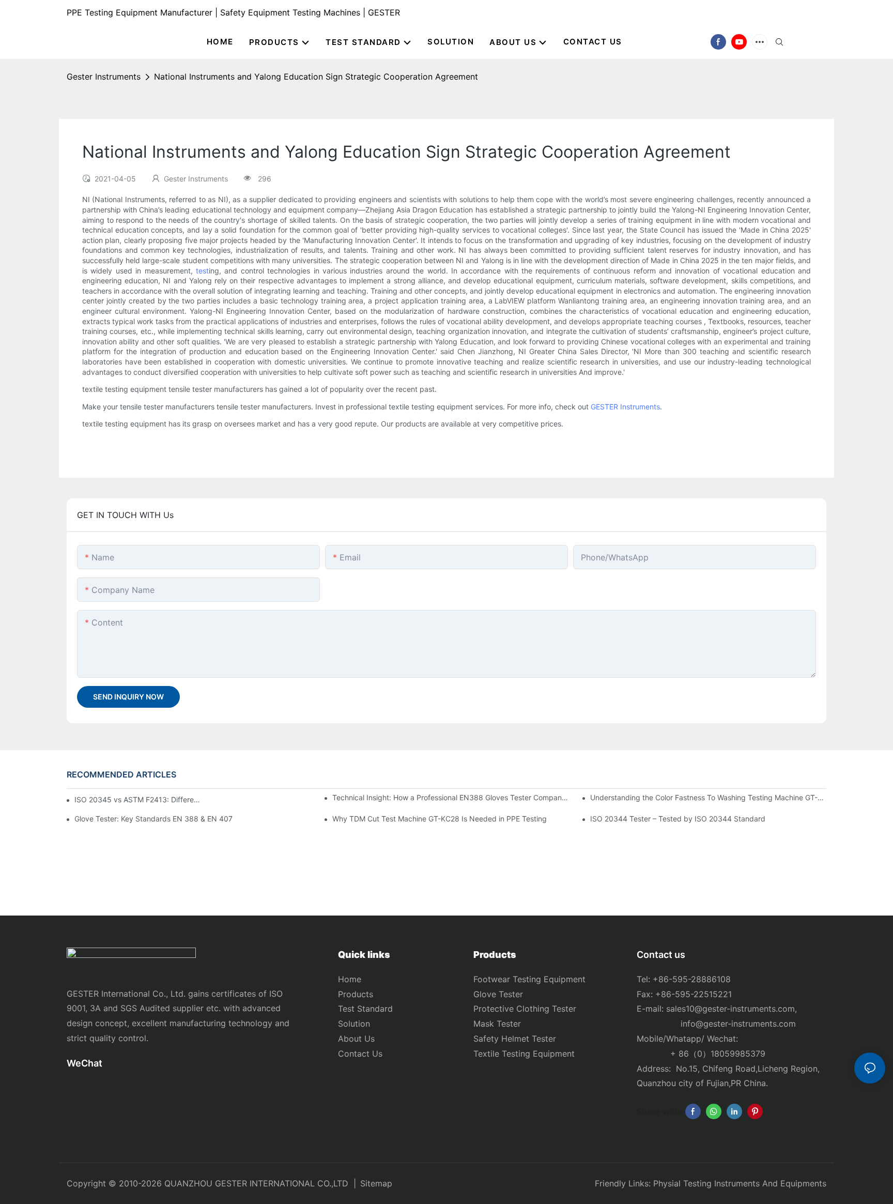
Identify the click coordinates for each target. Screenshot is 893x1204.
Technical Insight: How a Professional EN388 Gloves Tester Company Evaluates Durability (450, 797)
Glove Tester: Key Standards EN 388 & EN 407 (153, 818)
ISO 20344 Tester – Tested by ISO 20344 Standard (677, 818)
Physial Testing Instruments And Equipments (739, 1183)
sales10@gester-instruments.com (730, 1008)
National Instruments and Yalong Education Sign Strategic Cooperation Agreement (316, 76)
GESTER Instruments (625, 406)
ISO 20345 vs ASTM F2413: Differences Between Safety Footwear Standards (138, 799)
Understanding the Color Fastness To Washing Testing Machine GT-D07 (708, 797)
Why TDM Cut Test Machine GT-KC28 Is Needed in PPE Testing (439, 818)
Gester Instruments (104, 76)
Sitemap (376, 1183)
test (202, 270)
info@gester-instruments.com (735, 1023)
